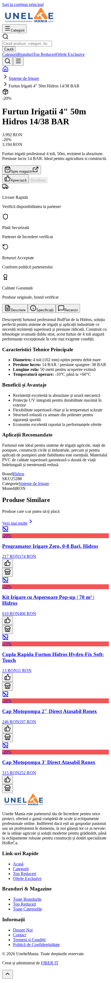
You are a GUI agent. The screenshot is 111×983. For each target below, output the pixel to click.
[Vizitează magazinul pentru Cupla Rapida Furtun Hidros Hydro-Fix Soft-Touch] (7, 686)
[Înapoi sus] (7, 974)
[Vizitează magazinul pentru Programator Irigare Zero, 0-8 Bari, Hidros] (7, 572)
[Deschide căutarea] (7, 61)
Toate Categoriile (27, 909)
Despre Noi (23, 930)
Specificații (45, 310)
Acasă (18, 864)
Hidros (18, 474)
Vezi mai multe (14, 523)
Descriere (18, 310)
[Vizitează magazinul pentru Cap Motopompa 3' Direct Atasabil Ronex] (7, 788)
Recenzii (71, 310)
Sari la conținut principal (23, 4)
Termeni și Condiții (29, 939)
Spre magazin (21, 171)
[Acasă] (5, 71)
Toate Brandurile (27, 899)
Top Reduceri (44, 54)
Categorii (10, 54)
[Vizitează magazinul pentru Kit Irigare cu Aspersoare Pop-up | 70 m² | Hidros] (7, 629)
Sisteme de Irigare (24, 78)
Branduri (25, 54)
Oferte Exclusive (70, 54)
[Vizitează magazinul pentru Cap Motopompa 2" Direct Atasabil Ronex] (7, 737)
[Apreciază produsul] (7, 563)
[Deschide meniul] (18, 61)
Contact (19, 935)
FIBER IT (49, 963)
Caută (8, 49)
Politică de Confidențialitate (36, 944)
